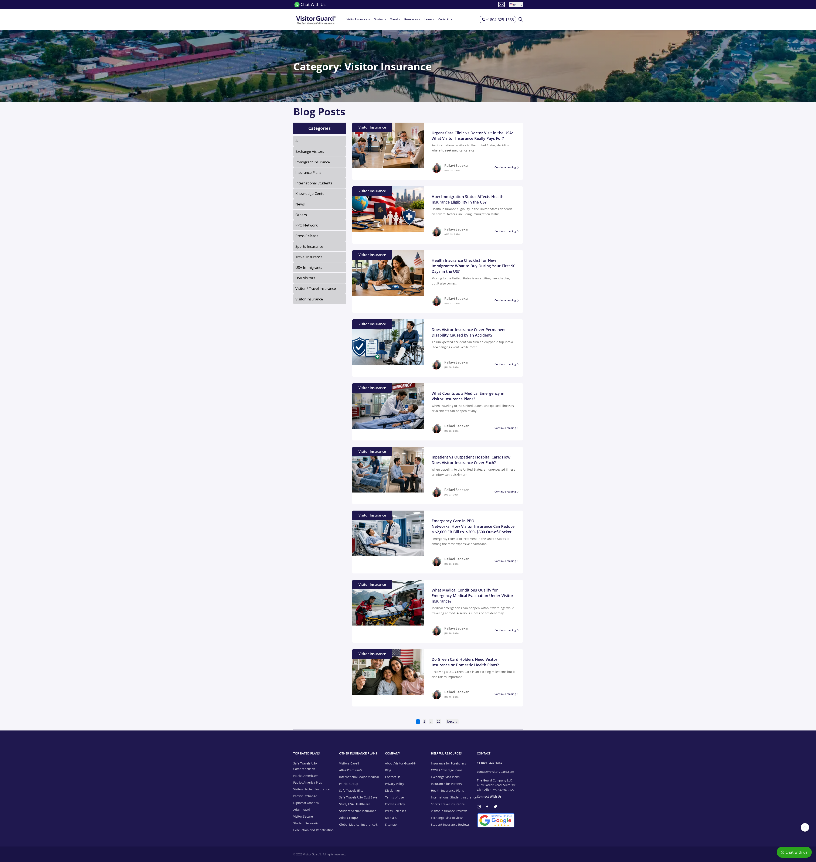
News (300, 204)
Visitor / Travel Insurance (315, 288)
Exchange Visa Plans (445, 777)
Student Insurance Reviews (450, 824)
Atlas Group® (348, 818)
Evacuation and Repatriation (313, 830)
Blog (388, 770)
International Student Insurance (454, 797)
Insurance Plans (308, 172)
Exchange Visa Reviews (447, 818)
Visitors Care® (349, 763)
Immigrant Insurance (312, 162)
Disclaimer (392, 790)
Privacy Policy (394, 784)
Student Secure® (305, 823)
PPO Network (306, 225)
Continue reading (505, 167)
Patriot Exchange (305, 796)
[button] (516, 4)
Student (378, 19)
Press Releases (395, 811)
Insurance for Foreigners (448, 763)
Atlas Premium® (351, 770)
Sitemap (391, 824)
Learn (428, 19)
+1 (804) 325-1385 (489, 763)
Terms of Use (394, 797)
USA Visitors (305, 277)
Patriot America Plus (307, 782)
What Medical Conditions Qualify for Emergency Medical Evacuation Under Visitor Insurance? (472, 595)
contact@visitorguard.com (495, 772)
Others (301, 214)
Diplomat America (306, 803)
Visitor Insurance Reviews (449, 811)
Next (451, 721)
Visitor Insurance (357, 19)
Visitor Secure (303, 816)
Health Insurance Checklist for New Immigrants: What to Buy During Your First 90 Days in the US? (473, 266)
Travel (394, 19)
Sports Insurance (309, 246)
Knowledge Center (310, 193)
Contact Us (445, 19)
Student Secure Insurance (357, 811)
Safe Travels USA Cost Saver (359, 797)
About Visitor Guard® (400, 763)
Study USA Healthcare (354, 804)
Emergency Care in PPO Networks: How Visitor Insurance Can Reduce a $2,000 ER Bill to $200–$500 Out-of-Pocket (473, 526)
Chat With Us (313, 4)
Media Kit (392, 818)
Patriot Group (348, 784)
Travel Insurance (309, 256)
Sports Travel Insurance (448, 804)
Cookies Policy (395, 804)
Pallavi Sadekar (456, 165)
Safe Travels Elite (351, 790)
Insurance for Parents (446, 784)
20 (438, 721)
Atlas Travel (301, 810)
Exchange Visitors (309, 151)
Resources (411, 19)
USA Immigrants (308, 267)
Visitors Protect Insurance (311, 789)
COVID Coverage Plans (446, 770)
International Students (313, 183)
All (297, 140)
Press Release (307, 235)
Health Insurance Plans (447, 790)
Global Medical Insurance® (358, 824)
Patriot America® (305, 776)
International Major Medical (359, 777)
